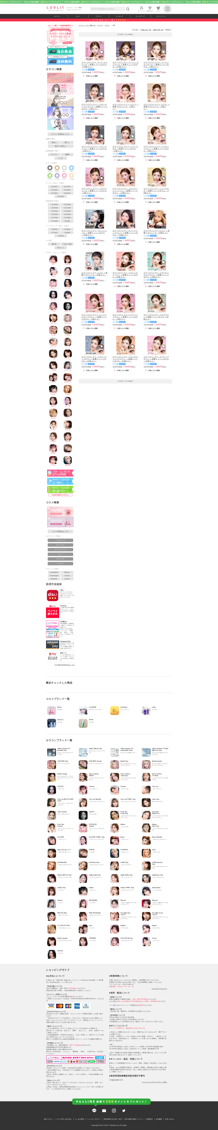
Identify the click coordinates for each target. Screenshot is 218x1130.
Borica (67, 572)
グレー (64, 171)
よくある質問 (79, 1119)
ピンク (64, 179)
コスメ (78, 16)
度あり (54, 142)
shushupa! (54, 576)
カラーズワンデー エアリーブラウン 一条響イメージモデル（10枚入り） (156, 359)
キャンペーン (161, 16)
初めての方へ (48, 1119)
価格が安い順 (146, 30)
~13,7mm (54, 217)
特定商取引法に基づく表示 (113, 1119)
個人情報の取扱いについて (134, 1119)
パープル (57, 179)
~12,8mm (67, 204)
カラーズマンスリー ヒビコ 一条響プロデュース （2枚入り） (126, 107)
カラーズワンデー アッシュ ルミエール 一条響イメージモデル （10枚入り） (126, 64)
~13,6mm (67, 214)
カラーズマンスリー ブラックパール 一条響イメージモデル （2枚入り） (94, 149)
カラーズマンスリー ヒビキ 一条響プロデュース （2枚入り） (157, 107)
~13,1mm (67, 208)
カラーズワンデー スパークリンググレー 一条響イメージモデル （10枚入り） (125, 233)
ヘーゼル (71, 179)
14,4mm (54, 193)
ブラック (49, 171)
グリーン (49, 179)
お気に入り (149, 10)
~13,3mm (54, 211)
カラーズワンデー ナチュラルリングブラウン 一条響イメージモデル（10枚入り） (125, 359)
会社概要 (159, 1119)
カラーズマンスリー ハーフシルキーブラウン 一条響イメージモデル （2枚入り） (94, 317)
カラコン (57, 16)
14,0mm (54, 187)
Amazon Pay (65, 641)
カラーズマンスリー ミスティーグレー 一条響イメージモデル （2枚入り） (156, 149)
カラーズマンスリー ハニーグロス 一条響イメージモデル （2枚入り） (125, 149)
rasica (67, 576)
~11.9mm (54, 204)
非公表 (67, 221)
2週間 (67, 154)
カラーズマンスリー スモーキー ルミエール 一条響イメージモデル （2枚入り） (94, 107)
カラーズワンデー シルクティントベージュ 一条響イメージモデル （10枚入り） (125, 191)
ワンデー (54, 154)
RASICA (54, 579)
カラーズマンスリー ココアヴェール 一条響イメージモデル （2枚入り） (94, 191)
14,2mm (54, 190)
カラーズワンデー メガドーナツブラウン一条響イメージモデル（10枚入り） (94, 359)
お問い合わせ (169, 1119)
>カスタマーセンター (159, 989)
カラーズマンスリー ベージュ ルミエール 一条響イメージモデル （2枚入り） (156, 64)
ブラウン (57, 171)
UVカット (60, 248)
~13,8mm (67, 217)
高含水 (54, 244)
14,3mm (67, 190)
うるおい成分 (67, 244)
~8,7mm (54, 232)
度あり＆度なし (60, 146)
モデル (107, 25)
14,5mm (67, 193)
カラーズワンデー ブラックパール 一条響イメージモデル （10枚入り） (94, 233)
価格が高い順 (158, 30)
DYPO (67, 579)
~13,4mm (67, 211)
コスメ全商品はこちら (60, 531)
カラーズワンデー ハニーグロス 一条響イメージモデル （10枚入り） (156, 191)
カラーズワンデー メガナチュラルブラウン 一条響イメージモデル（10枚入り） (156, 275)
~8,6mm (67, 229)
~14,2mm (54, 221)
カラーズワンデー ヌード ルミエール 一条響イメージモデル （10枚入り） (94, 64)
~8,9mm (61, 236)
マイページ (141, 10)
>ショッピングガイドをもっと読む (154, 1082)
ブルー (71, 171)
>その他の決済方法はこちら (64, 665)
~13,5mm (54, 214)
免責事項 (150, 1119)
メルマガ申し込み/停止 (64, 1119)
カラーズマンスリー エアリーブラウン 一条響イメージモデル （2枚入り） (125, 317)
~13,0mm (54, 208)
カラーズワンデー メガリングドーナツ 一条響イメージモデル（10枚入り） (125, 275)
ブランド (99, 16)
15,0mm (61, 196)
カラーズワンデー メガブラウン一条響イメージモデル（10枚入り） (156, 317)
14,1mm (67, 187)
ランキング (119, 16)
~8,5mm (54, 229)
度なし (67, 142)
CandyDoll (54, 572)
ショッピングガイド (94, 1119)
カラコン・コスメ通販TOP (87, 25)
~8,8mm (67, 232)
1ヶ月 (61, 158)
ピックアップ (140, 16)
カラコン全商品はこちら (60, 134)
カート (158, 10)
